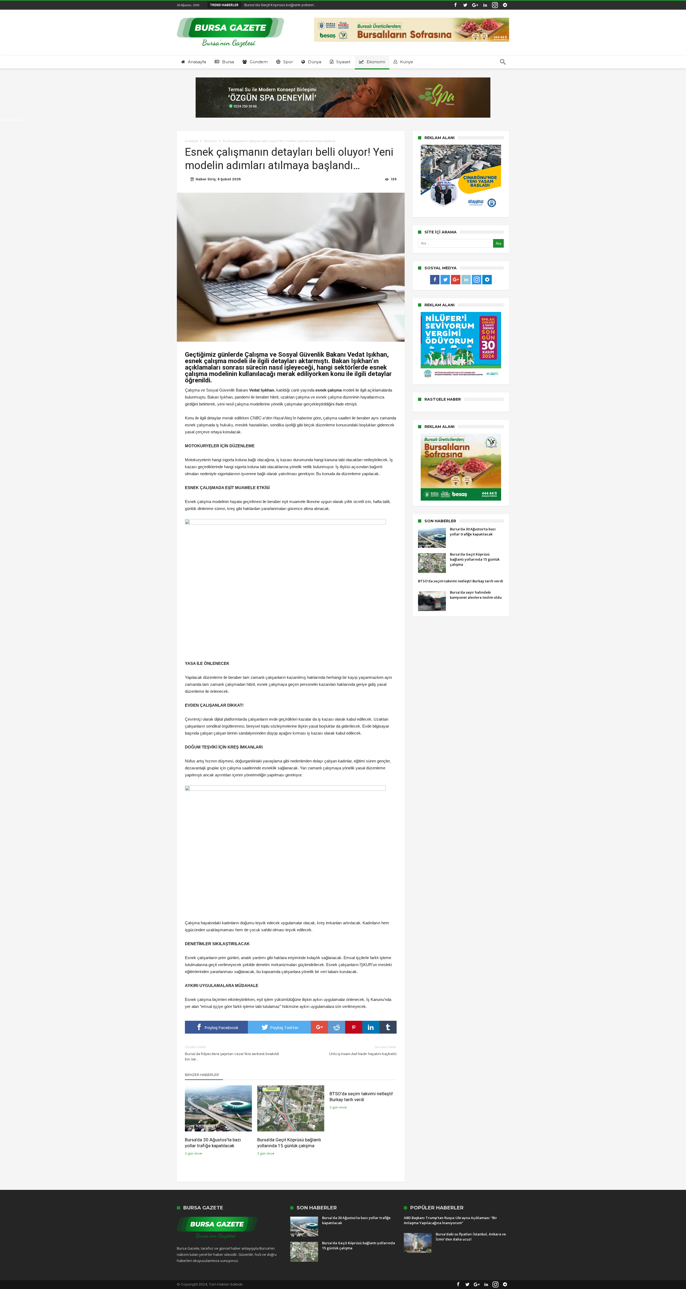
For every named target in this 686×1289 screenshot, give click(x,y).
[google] (319, 1027)
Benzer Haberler (202, 1074)
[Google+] (475, 5)
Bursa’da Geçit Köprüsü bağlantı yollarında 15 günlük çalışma (289, 1142)
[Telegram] (505, 5)
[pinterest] (353, 1027)
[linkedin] (370, 1027)
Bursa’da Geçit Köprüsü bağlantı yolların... (279, 5)
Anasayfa (191, 141)
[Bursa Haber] (230, 17)
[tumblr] (388, 1027)
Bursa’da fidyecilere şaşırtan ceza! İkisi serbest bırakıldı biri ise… (232, 1053)
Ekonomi (210, 141)
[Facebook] (455, 5)
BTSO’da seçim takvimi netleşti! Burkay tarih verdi (361, 1096)
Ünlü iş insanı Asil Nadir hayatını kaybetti (363, 1050)
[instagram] (495, 5)
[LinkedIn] (485, 5)
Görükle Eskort (12, 120)
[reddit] (336, 1027)
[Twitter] (465, 5)
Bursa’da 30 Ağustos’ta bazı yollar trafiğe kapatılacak (213, 1142)
